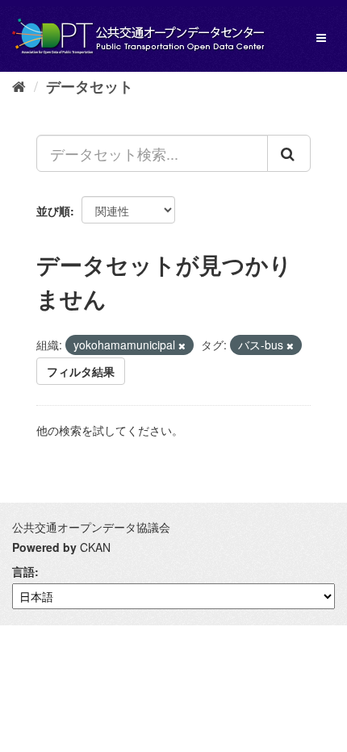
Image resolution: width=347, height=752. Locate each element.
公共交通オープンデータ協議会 (91, 527)
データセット (89, 86)
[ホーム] (19, 85)
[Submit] (289, 153)
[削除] (182, 345)
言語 (23, 571)
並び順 (53, 211)
